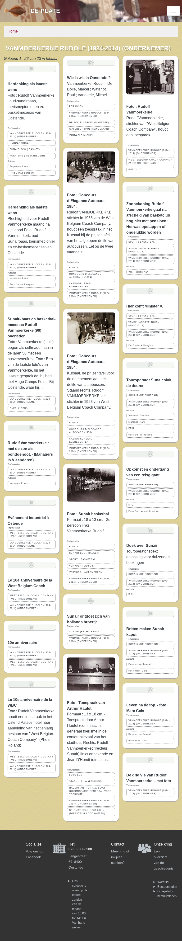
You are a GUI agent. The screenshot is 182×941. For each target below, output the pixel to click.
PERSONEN (76, 106)
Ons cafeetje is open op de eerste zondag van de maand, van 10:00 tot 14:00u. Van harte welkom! (79, 904)
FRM (131, 428)
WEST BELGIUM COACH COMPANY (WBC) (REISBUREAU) (31, 534)
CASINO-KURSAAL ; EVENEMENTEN (81, 285)
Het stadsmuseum (80, 846)
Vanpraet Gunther (138, 415)
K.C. (131, 594)
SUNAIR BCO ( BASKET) (25, 149)
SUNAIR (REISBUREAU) (84, 631)
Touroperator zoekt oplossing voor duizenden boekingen (148, 557)
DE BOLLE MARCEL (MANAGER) (89, 122)
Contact (117, 844)
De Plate (45, 11)
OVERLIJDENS (19, 408)
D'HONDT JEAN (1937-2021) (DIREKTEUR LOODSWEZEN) (87, 811)
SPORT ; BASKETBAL (82, 559)
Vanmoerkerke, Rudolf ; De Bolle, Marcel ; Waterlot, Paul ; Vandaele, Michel (89, 89)
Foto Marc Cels (137, 671)
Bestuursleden (167, 887)
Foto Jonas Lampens (22, 173)
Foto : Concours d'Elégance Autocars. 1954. (86, 200)
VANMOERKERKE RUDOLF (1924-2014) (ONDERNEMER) (30, 135)
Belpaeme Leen (19, 166)
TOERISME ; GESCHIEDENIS (28, 156)
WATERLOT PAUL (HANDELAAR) (89, 129)
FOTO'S (74, 267)
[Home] (17, 11)
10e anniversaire (22, 643)
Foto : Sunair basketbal (88, 514)
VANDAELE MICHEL (81, 135)
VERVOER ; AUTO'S (81, 566)
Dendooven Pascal (139, 664)
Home (13, 31)
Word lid (162, 882)
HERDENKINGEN (20, 143)
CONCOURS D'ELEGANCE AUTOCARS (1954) (85, 275)
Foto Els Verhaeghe (140, 435)
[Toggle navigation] (173, 11)
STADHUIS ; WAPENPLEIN (85, 781)
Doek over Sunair (142, 546)
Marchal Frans (137, 422)
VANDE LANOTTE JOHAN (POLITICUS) (143, 250)
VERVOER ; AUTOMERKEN (85, 572)
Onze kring (163, 844)
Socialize (33, 844)
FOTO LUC (75, 775)
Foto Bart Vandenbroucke (143, 511)
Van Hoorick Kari (138, 272)
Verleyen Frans (19, 483)
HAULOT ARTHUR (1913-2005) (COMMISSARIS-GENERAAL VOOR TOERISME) (90, 791)
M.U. (131, 505)
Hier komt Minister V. (144, 306)
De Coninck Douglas (140, 345)
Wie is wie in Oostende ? (89, 78)
